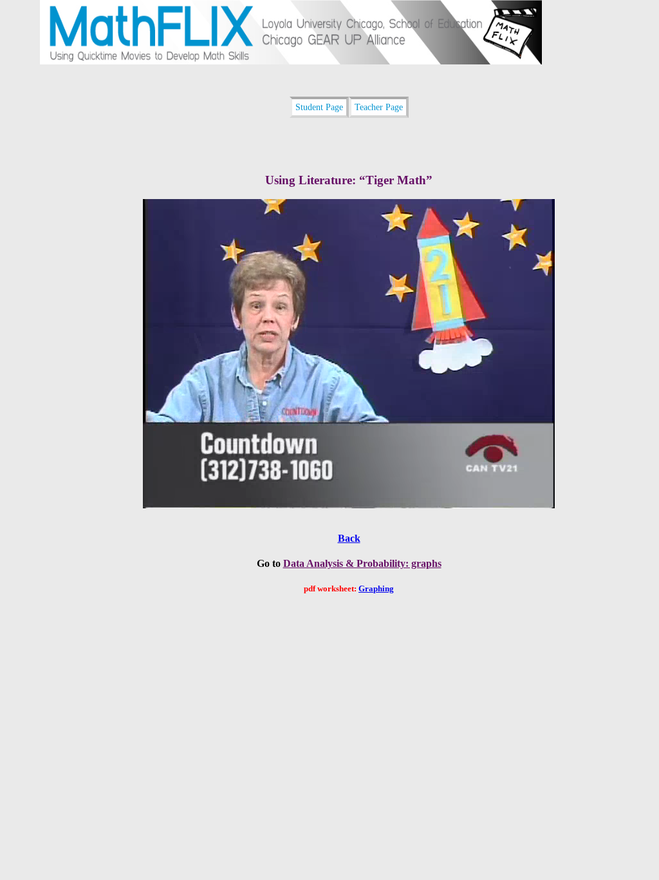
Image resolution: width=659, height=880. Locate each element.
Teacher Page (379, 107)
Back (349, 538)
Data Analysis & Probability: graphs (362, 563)
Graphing (376, 588)
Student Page (319, 107)
